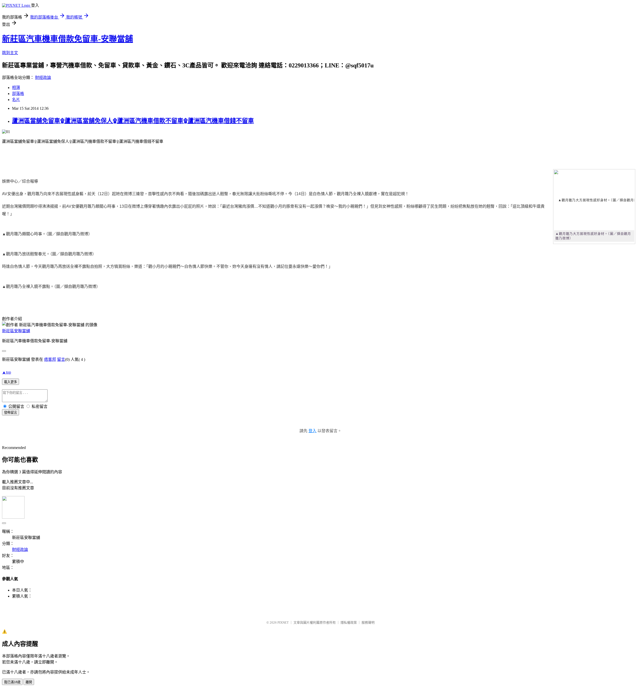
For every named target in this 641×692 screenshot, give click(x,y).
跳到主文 (10, 53)
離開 (29, 682)
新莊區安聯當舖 (16, 331)
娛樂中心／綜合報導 (20, 181)
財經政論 (43, 77)
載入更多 (10, 382)
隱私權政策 (349, 622)
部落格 (18, 93)
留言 (61, 359)
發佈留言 (10, 412)
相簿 (16, 87)
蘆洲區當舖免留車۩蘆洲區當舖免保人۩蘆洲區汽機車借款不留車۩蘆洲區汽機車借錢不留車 (133, 121)
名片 (16, 99)
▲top (6, 372)
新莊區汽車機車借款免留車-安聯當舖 (67, 38)
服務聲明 (368, 622)
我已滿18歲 (12, 682)
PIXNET (283, 622)
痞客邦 (50, 359)
